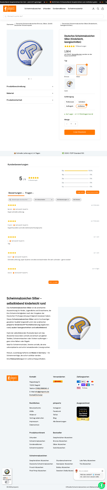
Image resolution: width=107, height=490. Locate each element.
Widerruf (32, 415)
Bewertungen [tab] (16, 193)
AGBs (31, 411)
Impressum (33, 421)
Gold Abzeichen (59, 448)
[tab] (29, 193)
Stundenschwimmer (64, 460)
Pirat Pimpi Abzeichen (37, 471)
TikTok (55, 415)
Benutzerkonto (35, 408)
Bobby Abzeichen (63, 467)
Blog (54, 418)
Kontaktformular (36, 395)
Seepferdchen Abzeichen (62, 437)
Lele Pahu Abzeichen (87, 460)
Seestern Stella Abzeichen (66, 471)
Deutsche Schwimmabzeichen (41, 464)
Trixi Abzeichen (85, 464)
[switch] (7, 482)
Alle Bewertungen (59, 421)
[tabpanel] (53, 242)
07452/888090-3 (42, 388)
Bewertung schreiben (92, 192)
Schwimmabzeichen (32, 8)
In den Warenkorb (80, 132)
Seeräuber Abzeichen (64, 464)
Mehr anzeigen (53, 282)
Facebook (57, 411)
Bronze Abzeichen (60, 441)
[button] (77, 170)
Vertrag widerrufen (36, 418)
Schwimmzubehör (75, 8)
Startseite (10, 24)
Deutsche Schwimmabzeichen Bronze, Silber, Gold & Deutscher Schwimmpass (33, 24)
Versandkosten (77, 54)
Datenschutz (34, 425)
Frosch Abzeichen (36, 467)
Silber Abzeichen (59, 444)
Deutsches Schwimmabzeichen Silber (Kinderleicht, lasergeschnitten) (78, 24)
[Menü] (10, 469)
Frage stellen (80, 192)
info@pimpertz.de (42, 392)
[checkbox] (77, 200)
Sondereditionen (59, 8)
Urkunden (47, 8)
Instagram (57, 408)
